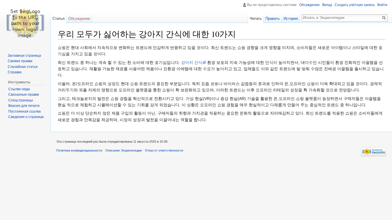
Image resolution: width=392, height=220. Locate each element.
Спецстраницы (20, 100)
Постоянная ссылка (24, 111)
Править (272, 18)
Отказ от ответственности (164, 150)
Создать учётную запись (355, 5)
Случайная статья (23, 67)
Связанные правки (23, 95)
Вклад (327, 5)
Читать (256, 18)
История (291, 18)
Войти (382, 5)
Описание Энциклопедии (123, 150)
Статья (59, 18)
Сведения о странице (26, 117)
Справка (15, 72)
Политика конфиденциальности (79, 150)
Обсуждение (309, 5)
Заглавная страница (24, 56)
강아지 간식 (191, 62)
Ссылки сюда (19, 89)
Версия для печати (24, 106)
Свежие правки (20, 61)
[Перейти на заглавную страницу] (25, 23)
